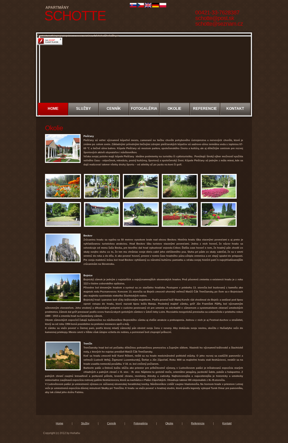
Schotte (75, 15)
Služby (85, 423)
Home (53, 108)
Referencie (205, 108)
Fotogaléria (141, 423)
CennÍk (114, 108)
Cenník (111, 423)
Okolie (174, 108)
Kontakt (235, 108)
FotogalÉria (144, 108)
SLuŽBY (83, 108)
